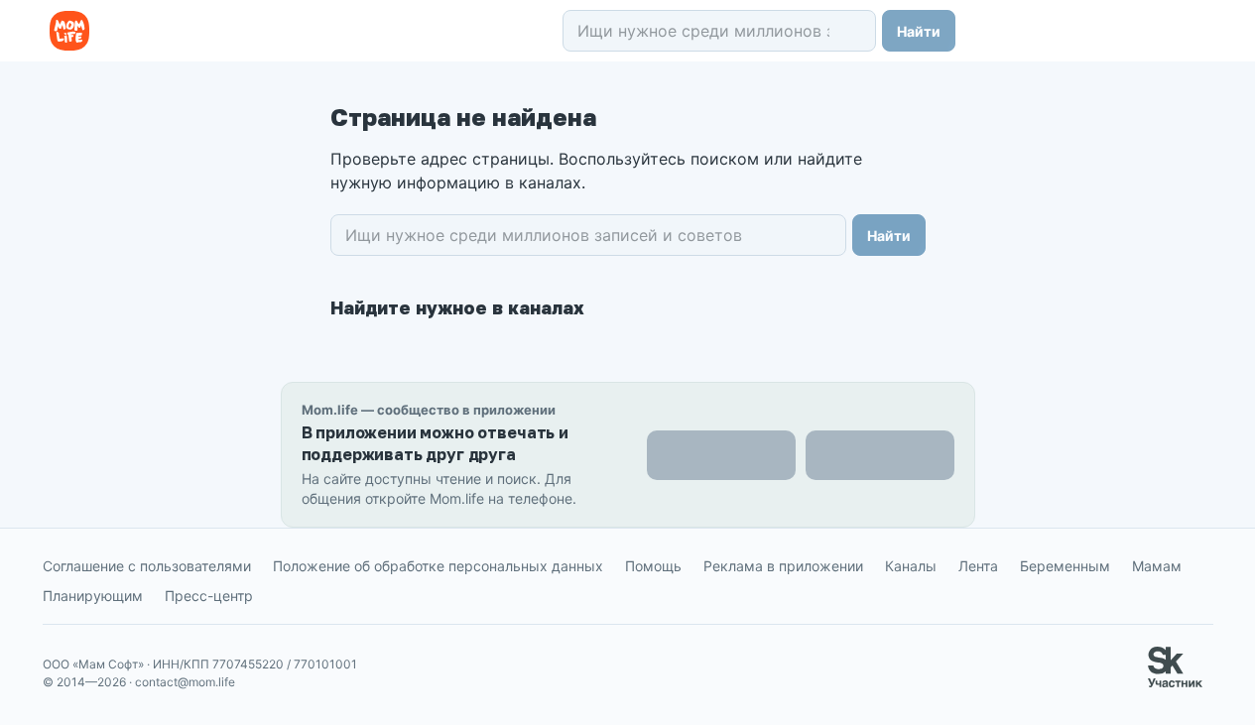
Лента (978, 565)
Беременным (1065, 565)
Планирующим (93, 595)
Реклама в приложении (783, 565)
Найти (919, 31)
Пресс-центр (209, 595)
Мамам (1157, 565)
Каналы (911, 565)
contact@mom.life (185, 681)
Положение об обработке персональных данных (438, 565)
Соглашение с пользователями (147, 565)
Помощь (653, 565)
